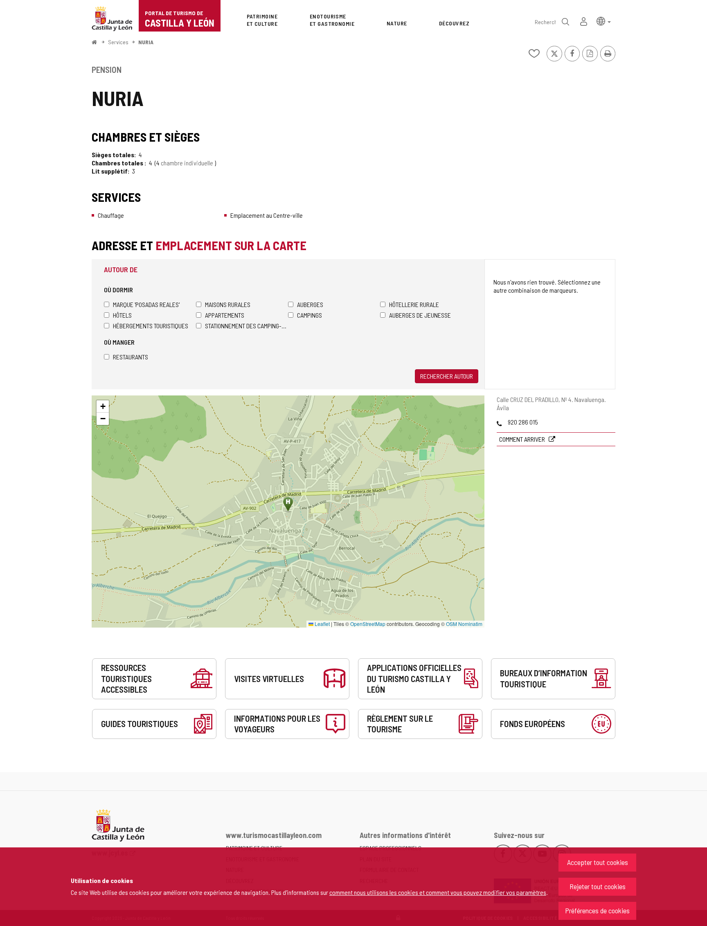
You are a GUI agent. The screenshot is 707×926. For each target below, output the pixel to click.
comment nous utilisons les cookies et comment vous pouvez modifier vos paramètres (437, 892)
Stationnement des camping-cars (246, 326)
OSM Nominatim (464, 623)
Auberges (310, 304)
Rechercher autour (446, 376)
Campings (309, 315)
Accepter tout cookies (597, 862)
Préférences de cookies (597, 910)
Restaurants (130, 357)
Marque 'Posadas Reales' (146, 304)
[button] (604, 21)
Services (118, 41)
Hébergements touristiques (150, 326)
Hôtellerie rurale (414, 304)
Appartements (224, 315)
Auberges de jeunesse (420, 315)
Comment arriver (522, 439)
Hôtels (122, 315)
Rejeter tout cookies (598, 886)
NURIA (145, 41)
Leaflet (321, 623)
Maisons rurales (227, 304)
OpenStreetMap (367, 623)
